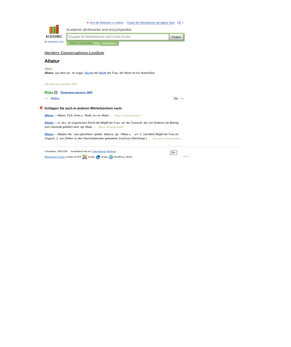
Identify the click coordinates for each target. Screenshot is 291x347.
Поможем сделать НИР (76, 92)
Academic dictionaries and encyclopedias (98, 30)
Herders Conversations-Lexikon (82, 43)
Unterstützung (99, 151)
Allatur (49, 115)
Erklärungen (108, 43)
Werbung (111, 151)
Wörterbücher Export (55, 157)
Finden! (176, 37)
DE (179, 22)
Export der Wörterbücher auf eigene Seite (151, 22)
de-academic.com (54, 41)
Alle (176, 98)
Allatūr (49, 122)
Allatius (54, 98)
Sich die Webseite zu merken (107, 22)
